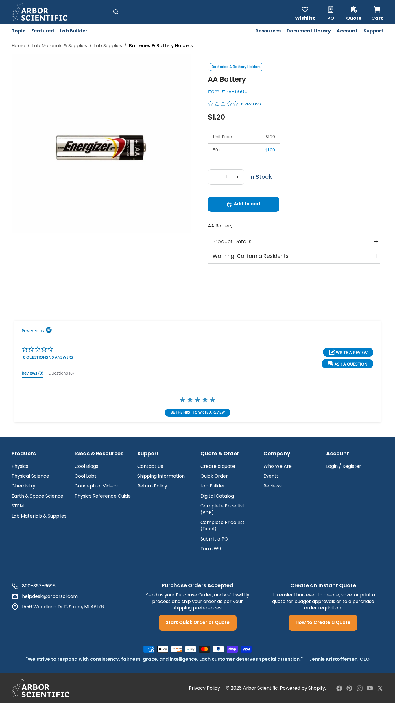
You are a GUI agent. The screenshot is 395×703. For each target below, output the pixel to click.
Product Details (232, 241)
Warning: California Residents (251, 256)
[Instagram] (359, 688)
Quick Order (214, 476)
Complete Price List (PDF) (222, 509)
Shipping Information (161, 476)
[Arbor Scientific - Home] (39, 12)
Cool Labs (86, 476)
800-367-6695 (39, 586)
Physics (20, 466)
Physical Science (30, 476)
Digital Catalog (217, 496)
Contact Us (150, 466)
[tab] (32, 374)
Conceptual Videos (96, 486)
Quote (353, 18)
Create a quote (217, 466)
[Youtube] (369, 688)
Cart (377, 12)
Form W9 (210, 548)
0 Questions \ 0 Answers (48, 357)
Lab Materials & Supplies (59, 46)
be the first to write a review (198, 412)
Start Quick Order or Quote (198, 622)
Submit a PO (214, 539)
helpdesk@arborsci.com (50, 596)
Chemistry (23, 486)
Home (18, 46)
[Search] (116, 12)
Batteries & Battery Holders (236, 66)
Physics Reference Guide (103, 496)
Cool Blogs (86, 466)
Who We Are (277, 466)
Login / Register (343, 466)
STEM (18, 506)
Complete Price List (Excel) (222, 525)
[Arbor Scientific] (40, 688)
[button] (347, 363)
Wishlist (305, 18)
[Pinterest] (349, 688)
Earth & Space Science (37, 496)
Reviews (272, 486)
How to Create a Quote (323, 622)
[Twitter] (379, 688)
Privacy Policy (204, 688)
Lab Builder (212, 486)
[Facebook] (339, 688)
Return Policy (152, 486)
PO (330, 18)
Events (271, 476)
